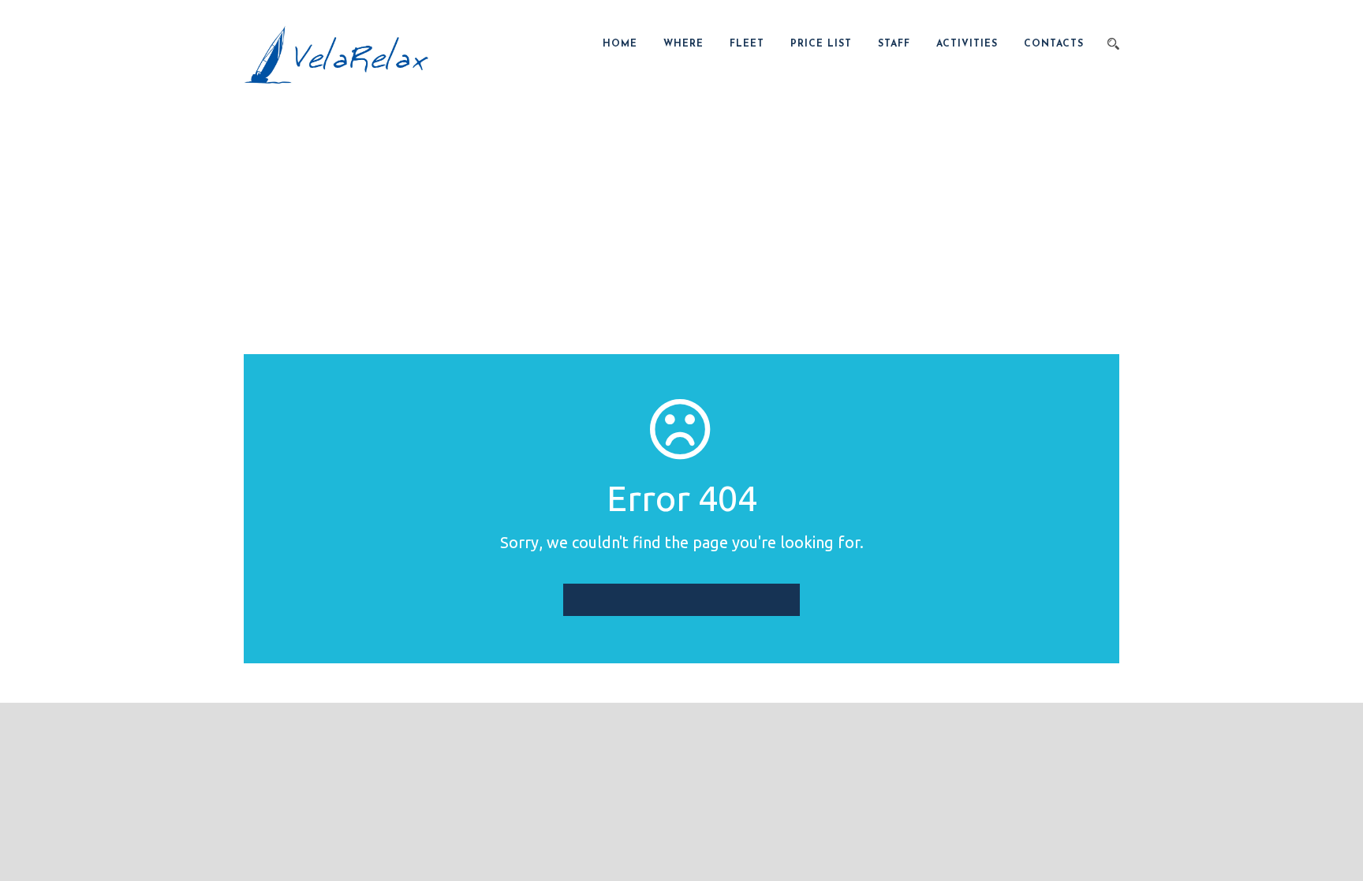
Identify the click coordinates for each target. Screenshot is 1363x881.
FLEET (747, 44)
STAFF (894, 44)
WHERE (683, 44)
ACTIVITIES (967, 44)
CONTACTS (1054, 44)
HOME (620, 44)
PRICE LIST (821, 44)
